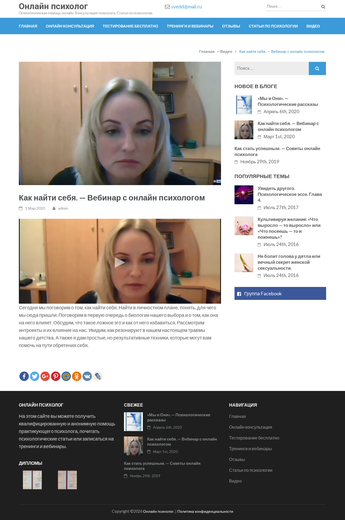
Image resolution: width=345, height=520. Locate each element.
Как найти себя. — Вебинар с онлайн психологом (288, 126)
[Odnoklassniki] (76, 376)
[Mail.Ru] (66, 376)
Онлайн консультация (70, 26)
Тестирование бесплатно (130, 26)
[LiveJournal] (97, 376)
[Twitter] (34, 376)
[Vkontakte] (87, 376)
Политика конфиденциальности (205, 511)
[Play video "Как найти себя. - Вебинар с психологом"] (120, 261)
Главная (28, 26)
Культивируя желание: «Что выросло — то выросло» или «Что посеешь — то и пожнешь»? (289, 228)
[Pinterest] (55, 376)
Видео (313, 26)
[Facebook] (24, 376)
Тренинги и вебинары (190, 26)
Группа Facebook (263, 293)
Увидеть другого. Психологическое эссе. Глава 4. (290, 194)
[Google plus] (45, 376)
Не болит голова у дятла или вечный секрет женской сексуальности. (289, 262)
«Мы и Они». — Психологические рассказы (288, 101)
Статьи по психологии (273, 26)
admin (63, 208)
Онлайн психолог (53, 6)
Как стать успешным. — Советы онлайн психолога (277, 151)
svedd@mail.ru (186, 6)
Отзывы (231, 26)
